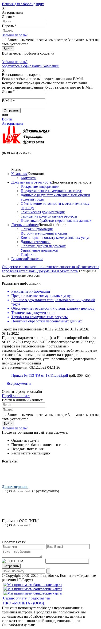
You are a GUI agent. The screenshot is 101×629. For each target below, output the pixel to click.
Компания (19, 174)
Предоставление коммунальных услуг (51, 191)
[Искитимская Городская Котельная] (26, 144)
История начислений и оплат (44, 233)
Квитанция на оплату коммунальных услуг (55, 237)
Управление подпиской (39, 250)
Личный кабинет (25, 225)
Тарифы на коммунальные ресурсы (49, 216)
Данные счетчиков (35, 242)
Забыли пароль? (14, 35)
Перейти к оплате (16, 396)
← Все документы (16, 383)
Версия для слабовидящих (23, 4)
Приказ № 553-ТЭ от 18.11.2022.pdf (39, 375)
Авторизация (12, 123)
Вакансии (19, 259)
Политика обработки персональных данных (56, 220)
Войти (7, 119)
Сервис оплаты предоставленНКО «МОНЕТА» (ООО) (26, 600)
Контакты (28, 178)
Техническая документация (43, 212)
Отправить (11, 566)
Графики (28, 254)
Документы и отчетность (31, 182)
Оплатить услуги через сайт (43, 246)
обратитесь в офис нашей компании (30, 66)
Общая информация (37, 229)
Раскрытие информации (40, 186)
